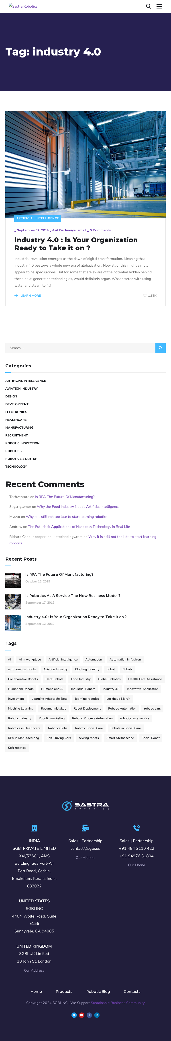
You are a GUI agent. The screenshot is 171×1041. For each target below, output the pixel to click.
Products (64, 992)
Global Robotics (109, 679)
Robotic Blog (98, 992)
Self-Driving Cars (59, 738)
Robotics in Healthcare (24, 728)
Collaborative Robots (23, 679)
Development (16, 404)
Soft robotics (17, 748)
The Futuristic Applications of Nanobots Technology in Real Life (79, 526)
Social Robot (151, 738)
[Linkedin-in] (97, 1015)
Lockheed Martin (118, 699)
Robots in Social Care (125, 728)
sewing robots (89, 738)
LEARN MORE (30, 296)
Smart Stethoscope (120, 738)
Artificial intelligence (63, 659)
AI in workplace (30, 659)
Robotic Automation (122, 708)
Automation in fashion (125, 659)
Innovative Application (143, 689)
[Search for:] (85, 348)
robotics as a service (134, 718)
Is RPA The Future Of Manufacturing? (65, 496)
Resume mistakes (53, 708)
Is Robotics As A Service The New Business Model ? (72, 596)
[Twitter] (74, 1015)
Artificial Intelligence (37, 218)
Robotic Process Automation (92, 718)
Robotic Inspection (22, 443)
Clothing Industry (87, 669)
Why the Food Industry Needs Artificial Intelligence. (78, 506)
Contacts (132, 992)
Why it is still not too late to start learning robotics (67, 516)
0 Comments (100, 230)
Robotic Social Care (89, 728)
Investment (16, 699)
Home (36, 992)
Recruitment (16, 435)
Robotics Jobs (57, 728)
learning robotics (87, 699)
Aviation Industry (21, 389)
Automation (93, 659)
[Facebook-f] (89, 1015)
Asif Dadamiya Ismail (69, 230)
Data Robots (54, 679)
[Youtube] (81, 1015)
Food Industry (81, 679)
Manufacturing (19, 428)
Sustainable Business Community (118, 1002)
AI (9, 659)
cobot (111, 669)
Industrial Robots (83, 689)
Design (11, 396)
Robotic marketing (52, 718)
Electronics (16, 412)
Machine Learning (20, 708)
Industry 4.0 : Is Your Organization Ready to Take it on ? (76, 244)
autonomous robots (22, 669)
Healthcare (15, 420)
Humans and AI (52, 689)
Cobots (127, 669)
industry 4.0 (111, 689)
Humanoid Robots (21, 689)
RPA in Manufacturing (23, 738)
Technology (16, 467)
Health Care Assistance (145, 679)
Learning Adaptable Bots (49, 699)
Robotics (13, 451)
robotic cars (152, 708)
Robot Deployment (87, 708)
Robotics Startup (21, 459)
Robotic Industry (19, 718)
